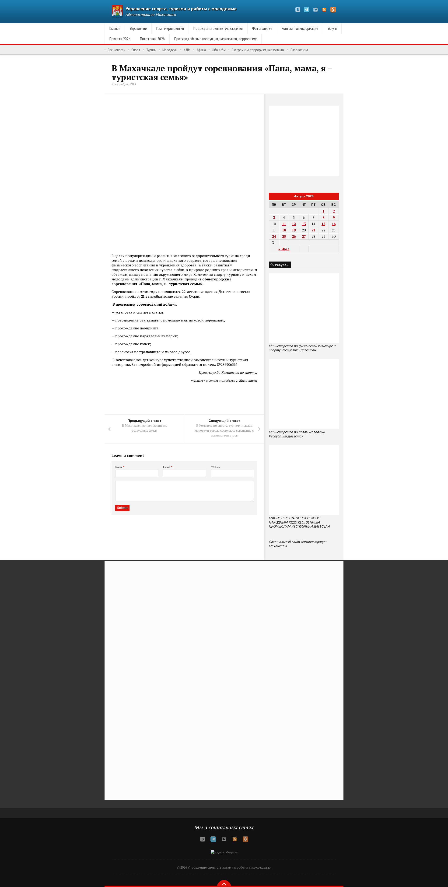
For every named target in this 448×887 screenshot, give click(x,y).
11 (284, 223)
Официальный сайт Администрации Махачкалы (297, 543)
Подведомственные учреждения (218, 28)
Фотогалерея (262, 28)
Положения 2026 (152, 38)
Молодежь (170, 49)
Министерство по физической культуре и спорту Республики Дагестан (302, 347)
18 (284, 230)
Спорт (135, 49)
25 (284, 236)
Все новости (116, 49)
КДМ (187, 49)
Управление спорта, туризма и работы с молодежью (181, 9)
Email (167, 467)
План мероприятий (170, 28)
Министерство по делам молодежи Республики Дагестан (297, 434)
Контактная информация (300, 28)
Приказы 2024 (119, 38)
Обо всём (219, 49)
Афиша (201, 49)
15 (323, 223)
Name (119, 467)
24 (274, 236)
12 (294, 223)
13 (304, 223)
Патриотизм (299, 49)
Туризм (151, 49)
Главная (114, 28)
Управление (138, 28)
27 (304, 236)
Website (215, 467)
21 (313, 230)
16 (334, 223)
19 (294, 230)
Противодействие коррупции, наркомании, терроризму (215, 38)
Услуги (332, 28)
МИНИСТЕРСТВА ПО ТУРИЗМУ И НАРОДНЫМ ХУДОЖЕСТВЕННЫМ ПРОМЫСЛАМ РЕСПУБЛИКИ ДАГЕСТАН (299, 522)
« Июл (283, 249)
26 (294, 236)
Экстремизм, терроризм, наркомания (258, 49)
